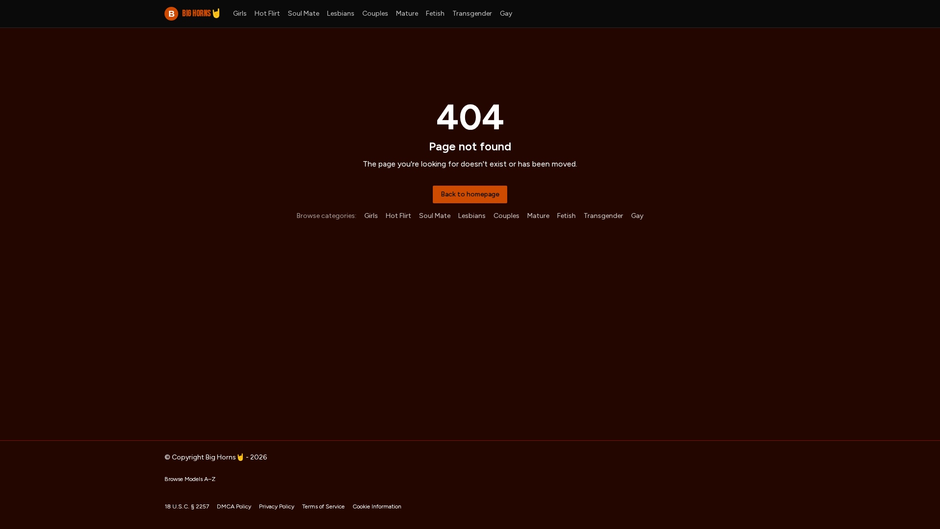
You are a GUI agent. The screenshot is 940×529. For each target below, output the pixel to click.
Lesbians (340, 13)
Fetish (435, 13)
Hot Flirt (267, 13)
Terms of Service (323, 506)
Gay (506, 13)
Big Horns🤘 (194, 13)
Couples (375, 13)
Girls (240, 13)
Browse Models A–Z (189, 479)
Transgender (472, 13)
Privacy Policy (276, 506)
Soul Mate (303, 13)
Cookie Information (376, 506)
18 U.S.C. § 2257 (186, 506)
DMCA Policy (234, 506)
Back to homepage (470, 194)
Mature (407, 13)
